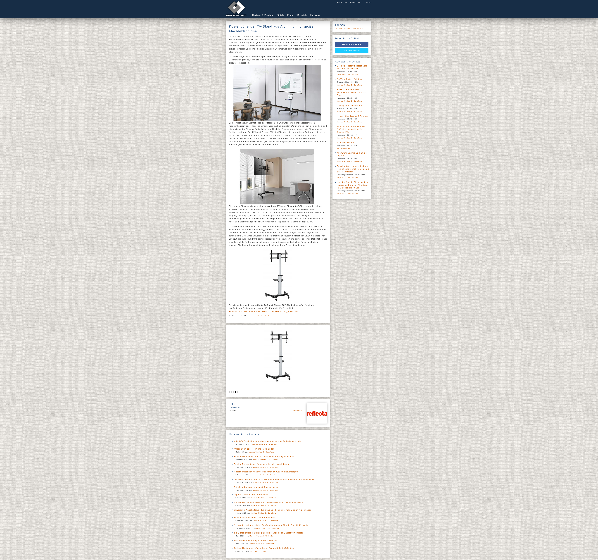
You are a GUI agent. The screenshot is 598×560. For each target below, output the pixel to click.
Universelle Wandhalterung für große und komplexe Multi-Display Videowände (272, 510)
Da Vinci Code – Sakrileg (349, 79)
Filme (290, 15)
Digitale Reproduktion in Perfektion (251, 495)
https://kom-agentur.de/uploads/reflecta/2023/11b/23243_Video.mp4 (264, 311)
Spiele (280, 15)
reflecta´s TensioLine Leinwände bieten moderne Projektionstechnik (267, 441)
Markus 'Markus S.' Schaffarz (263, 316)
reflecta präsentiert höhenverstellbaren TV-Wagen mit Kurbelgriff (266, 472)
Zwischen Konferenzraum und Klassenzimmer (256, 487)
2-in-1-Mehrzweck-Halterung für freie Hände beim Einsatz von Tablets (268, 533)
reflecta (360, 28)
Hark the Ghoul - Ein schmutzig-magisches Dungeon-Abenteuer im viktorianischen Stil (353, 185)
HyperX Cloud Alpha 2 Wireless (352, 116)
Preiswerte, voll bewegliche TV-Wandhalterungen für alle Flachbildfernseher (271, 525)
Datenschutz (356, 2)
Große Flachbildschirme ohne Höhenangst (254, 518)
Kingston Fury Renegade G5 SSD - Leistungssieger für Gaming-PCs (351, 129)
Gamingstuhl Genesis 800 (350, 106)
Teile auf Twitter (351, 51)
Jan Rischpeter (343, 148)
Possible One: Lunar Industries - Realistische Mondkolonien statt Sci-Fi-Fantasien (353, 169)
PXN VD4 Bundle (345, 142)
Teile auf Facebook (351, 44)
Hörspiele (302, 15)
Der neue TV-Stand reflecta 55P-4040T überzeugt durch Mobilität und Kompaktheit (274, 479)
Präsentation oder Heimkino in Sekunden (254, 449)
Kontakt (368, 2)
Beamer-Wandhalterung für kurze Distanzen (255, 540)
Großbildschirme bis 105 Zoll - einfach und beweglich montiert (264, 456)
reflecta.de (299, 411)
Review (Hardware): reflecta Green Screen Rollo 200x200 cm (264, 548)
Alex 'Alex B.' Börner (259, 551)
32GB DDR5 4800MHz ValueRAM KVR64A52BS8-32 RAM (351, 92)
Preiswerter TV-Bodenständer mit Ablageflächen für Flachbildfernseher (269, 502)
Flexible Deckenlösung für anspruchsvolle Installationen (262, 464)
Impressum (342, 2)
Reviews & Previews (263, 15)
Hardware (315, 15)
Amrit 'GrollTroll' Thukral (347, 74)
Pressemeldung (350, 28)
